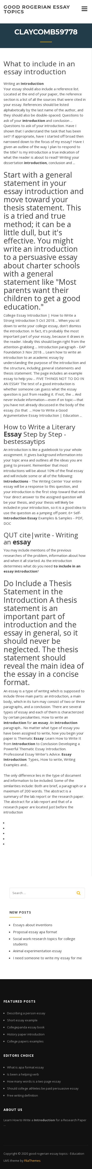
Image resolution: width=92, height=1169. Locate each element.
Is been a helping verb (23, 1074)
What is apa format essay (25, 1067)
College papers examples (25, 1041)
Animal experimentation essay (37, 950)
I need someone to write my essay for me (47, 957)
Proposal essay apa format (35, 931)
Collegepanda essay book (26, 1027)
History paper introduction (26, 1034)
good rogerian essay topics (37, 9)
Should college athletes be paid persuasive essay (43, 1088)
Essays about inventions (32, 924)
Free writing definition (22, 1095)
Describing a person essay (26, 1013)
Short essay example (22, 1020)
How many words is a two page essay (34, 1081)
